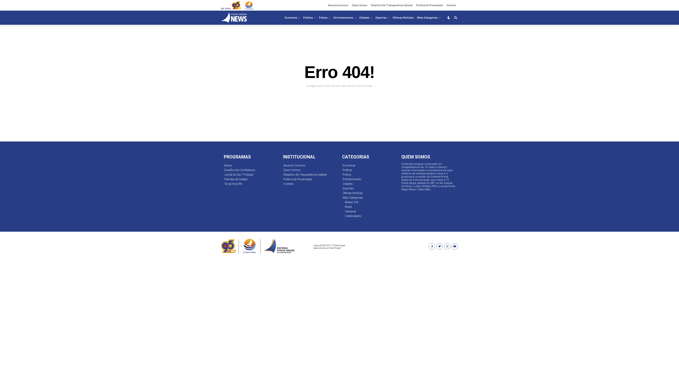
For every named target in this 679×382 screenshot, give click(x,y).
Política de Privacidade (429, 5)
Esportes (381, 17)
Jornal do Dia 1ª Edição (239, 174)
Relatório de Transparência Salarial (392, 5)
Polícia (323, 17)
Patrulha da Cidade (236, 179)
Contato (451, 5)
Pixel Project (335, 248)
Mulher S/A (351, 202)
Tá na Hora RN (233, 184)
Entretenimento (343, 17)
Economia (291, 17)
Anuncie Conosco (338, 5)
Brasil (348, 207)
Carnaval (350, 211)
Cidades (364, 17)
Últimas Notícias (403, 17)
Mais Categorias (427, 17)
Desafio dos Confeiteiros (239, 170)
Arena (227, 165)
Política (308, 17)
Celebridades (353, 216)
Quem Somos (359, 5)
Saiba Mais (424, 189)
